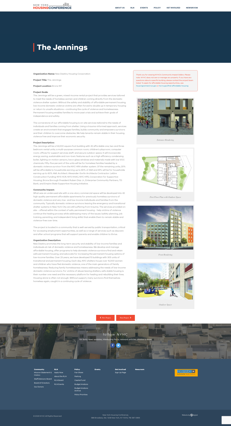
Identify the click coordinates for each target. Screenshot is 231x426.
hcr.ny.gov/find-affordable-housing (173, 86)
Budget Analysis (81, 384)
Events (144, 8)
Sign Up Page (120, 372)
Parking (77, 376)
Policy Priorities (81, 394)
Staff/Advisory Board (43, 379)
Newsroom (192, 8)
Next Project (124, 318)
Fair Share (78, 372)
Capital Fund (79, 380)
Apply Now (58, 372)
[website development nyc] (190, 416)
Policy (157, 8)
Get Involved (173, 8)
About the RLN (60, 376)
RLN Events (59, 384)
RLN (132, 8)
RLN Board (58, 380)
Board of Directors (42, 383)
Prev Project (106, 318)
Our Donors (39, 387)
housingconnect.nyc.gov (146, 86)
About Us (120, 8)
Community (39, 369)
